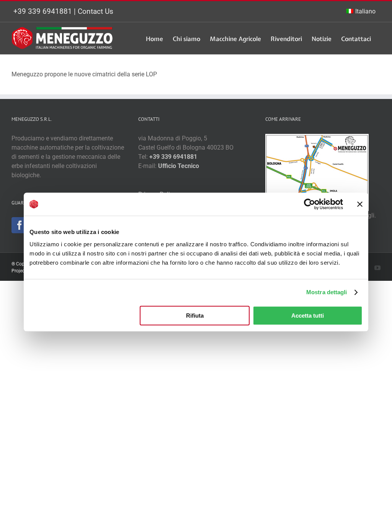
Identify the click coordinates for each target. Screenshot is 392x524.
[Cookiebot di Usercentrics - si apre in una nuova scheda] (309, 204)
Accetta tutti (307, 315)
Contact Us (95, 11)
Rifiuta (195, 315)
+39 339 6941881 (42, 11)
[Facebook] (19, 225)
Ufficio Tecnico (178, 166)
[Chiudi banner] (360, 204)
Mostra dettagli (326, 292)
